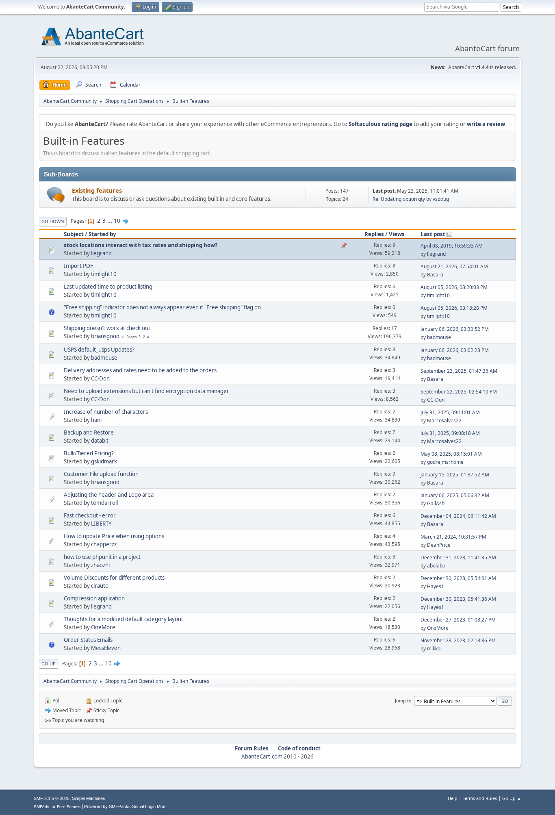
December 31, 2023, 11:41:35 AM (458, 557)
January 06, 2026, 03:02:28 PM (455, 350)
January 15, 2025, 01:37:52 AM (455, 474)
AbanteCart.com (261, 756)
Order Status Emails (88, 639)
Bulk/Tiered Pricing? (89, 453)
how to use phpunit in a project (102, 557)
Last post (433, 234)
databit (99, 440)
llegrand (101, 253)
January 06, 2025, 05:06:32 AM (455, 495)
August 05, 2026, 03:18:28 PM (454, 307)
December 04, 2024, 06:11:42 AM (458, 516)
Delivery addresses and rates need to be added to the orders (140, 370)
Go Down (52, 221)
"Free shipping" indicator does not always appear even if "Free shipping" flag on (162, 307)
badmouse (439, 337)
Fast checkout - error (90, 515)
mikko (433, 648)
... (110, 220)
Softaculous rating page (380, 124)
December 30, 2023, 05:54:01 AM (458, 578)
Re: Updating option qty (399, 199)
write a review (486, 124)
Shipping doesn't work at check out (107, 328)
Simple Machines (88, 798)
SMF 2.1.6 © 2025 (51, 798)
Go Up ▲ (511, 798)
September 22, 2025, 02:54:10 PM (459, 391)
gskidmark (104, 461)
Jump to (403, 701)
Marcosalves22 (444, 420)
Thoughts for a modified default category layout (123, 619)
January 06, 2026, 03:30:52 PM (455, 329)
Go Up (48, 664)
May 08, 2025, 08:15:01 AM (451, 453)
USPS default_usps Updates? (99, 349)
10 (117, 220)
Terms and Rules (480, 798)
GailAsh (435, 503)
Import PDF (78, 265)
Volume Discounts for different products (114, 577)
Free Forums (68, 806)
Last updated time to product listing (108, 286)
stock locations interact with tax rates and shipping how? (140, 245)
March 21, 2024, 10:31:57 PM (453, 536)
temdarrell (104, 502)
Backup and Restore (89, 432)
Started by (102, 234)
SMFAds (41, 806)
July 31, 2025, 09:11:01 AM (450, 412)
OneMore (103, 627)
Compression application (94, 598)
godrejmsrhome (445, 462)
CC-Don (100, 378)
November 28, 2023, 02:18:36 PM (458, 640)
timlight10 (104, 274)
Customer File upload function (101, 474)
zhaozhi (100, 565)
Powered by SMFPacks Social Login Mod (124, 806)
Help (452, 798)
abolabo (436, 565)
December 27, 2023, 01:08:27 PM (458, 619)
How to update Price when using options (114, 536)
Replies (374, 234)
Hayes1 (435, 586)
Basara (435, 274)
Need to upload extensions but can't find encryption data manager (146, 391)
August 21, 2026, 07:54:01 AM (454, 266)
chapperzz (104, 544)
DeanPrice (439, 544)
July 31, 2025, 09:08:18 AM (450, 433)
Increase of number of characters (106, 411)
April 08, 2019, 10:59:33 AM (452, 245)
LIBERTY (101, 523)
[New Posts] (56, 195)
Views (397, 234)
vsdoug (441, 199)
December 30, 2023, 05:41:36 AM (458, 598)
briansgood (105, 336)
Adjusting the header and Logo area (109, 494)
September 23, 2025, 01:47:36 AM (459, 370)
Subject (74, 234)
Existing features (97, 190)
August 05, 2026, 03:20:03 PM (454, 287)
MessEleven (106, 648)
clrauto (99, 585)
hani (96, 420)
